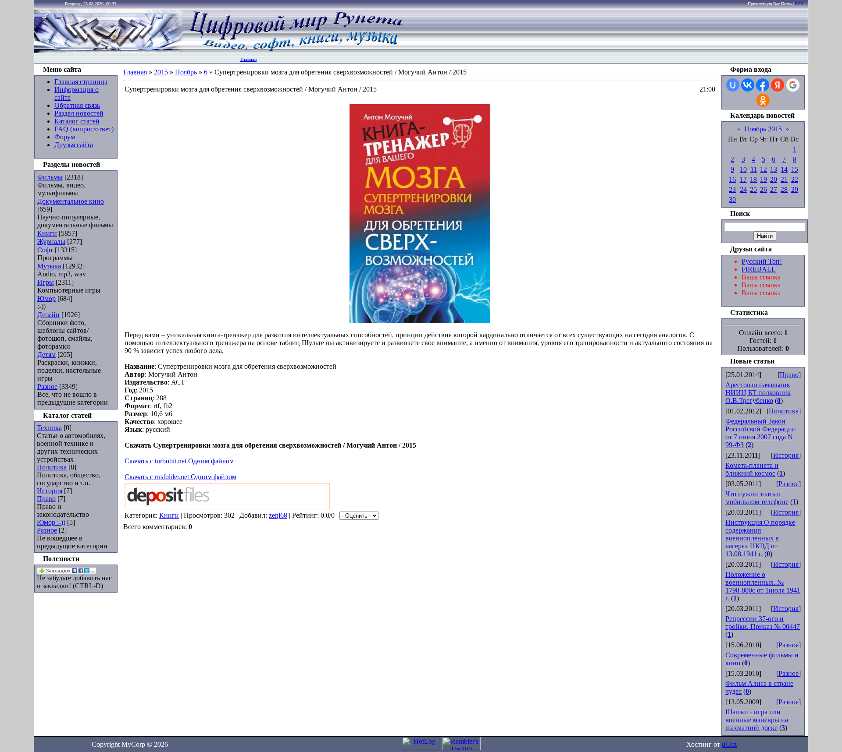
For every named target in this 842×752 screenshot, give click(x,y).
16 (732, 179)
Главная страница (80, 81)
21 (784, 179)
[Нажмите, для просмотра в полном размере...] (420, 321)
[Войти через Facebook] (762, 85)
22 (794, 179)
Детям (46, 354)
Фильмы (50, 177)
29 (794, 189)
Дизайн (48, 314)
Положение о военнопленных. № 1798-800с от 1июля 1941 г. (762, 586)
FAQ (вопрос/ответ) (84, 129)
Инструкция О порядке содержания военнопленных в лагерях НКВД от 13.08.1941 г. (760, 538)
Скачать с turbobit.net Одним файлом (179, 461)
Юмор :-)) (51, 522)
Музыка (49, 266)
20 (773, 179)
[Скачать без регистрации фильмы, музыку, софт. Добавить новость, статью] (108, 50)
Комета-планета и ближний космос (751, 469)
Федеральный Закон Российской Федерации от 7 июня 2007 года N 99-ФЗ (760, 432)
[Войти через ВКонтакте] (747, 85)
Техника (49, 427)
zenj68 (278, 515)
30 (732, 199)
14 (784, 169)
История (49, 490)
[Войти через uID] (732, 85)
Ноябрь (186, 72)
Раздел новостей (78, 113)
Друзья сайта (73, 144)
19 (763, 179)
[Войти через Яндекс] (777, 85)
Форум (64, 137)
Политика (52, 467)
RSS (799, 3)
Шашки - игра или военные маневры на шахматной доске (756, 719)
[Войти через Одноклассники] (763, 100)
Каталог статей (77, 121)
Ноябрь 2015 (763, 129)
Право (46, 498)
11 (753, 169)
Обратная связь (77, 105)
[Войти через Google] (793, 85)
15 (794, 169)
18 (753, 179)
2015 (161, 72)
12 (763, 169)
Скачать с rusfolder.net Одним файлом (180, 476)
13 (773, 169)
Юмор (46, 298)
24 (743, 189)
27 (773, 189)
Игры (45, 282)
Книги (47, 233)
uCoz (729, 744)
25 (753, 189)
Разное (47, 386)
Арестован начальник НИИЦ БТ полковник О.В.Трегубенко (758, 392)
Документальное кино (70, 201)
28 (784, 189)
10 (743, 169)
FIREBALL (759, 269)
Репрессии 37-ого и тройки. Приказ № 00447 (762, 622)
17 (743, 179)
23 (732, 189)
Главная (248, 59)
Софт (45, 250)
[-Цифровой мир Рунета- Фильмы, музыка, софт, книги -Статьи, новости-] (294, 50)
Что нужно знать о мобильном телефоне (756, 497)
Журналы (51, 241)
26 (763, 189)
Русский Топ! (762, 261)
